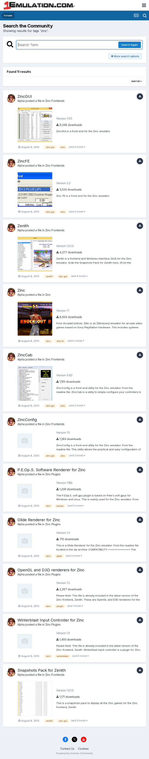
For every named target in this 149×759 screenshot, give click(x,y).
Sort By (136, 81)
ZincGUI (24, 96)
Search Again (129, 44)
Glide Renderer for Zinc (38, 519)
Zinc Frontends (54, 100)
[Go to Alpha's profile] (11, 98)
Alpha (21, 100)
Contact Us (67, 748)
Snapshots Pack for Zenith (41, 670)
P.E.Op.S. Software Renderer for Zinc (51, 470)
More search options (126, 56)
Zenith (23, 225)
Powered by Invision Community (74, 753)
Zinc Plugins (53, 474)
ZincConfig (27, 419)
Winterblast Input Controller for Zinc (50, 620)
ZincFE (23, 161)
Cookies (83, 748)
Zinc (21, 290)
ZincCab (24, 355)
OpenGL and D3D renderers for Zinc (50, 570)
